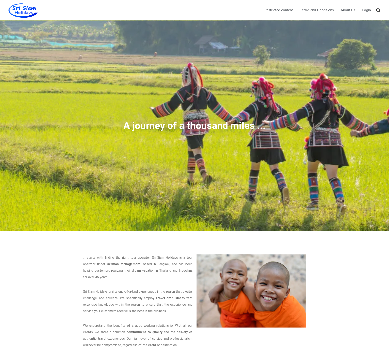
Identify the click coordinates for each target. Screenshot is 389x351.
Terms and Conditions (317, 10)
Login (366, 10)
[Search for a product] (378, 10)
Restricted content (279, 10)
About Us (348, 10)
